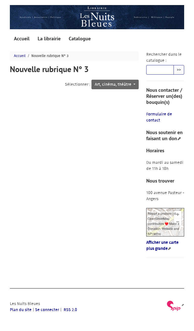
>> (179, 70)
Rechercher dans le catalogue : (164, 57)
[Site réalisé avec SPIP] (175, 305)
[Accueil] (97, 17)
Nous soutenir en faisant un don (164, 135)
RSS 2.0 (70, 310)
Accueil (22, 38)
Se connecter (47, 310)
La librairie (49, 38)
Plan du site (21, 310)
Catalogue (80, 38)
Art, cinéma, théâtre (113, 84)
